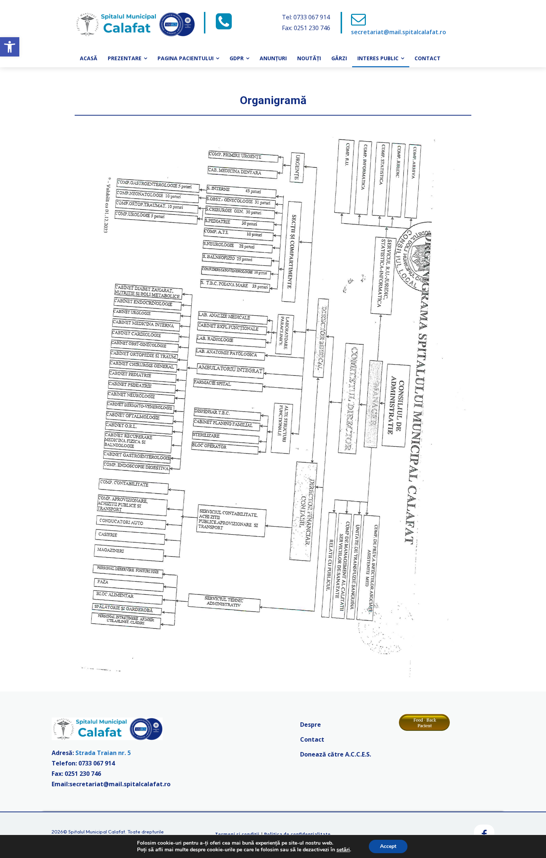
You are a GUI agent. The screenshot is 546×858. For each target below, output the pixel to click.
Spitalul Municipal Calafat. (97, 832)
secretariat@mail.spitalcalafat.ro (398, 32)
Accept (388, 846)
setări (343, 849)
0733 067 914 (96, 763)
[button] (9, 47)
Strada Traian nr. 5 (103, 753)
